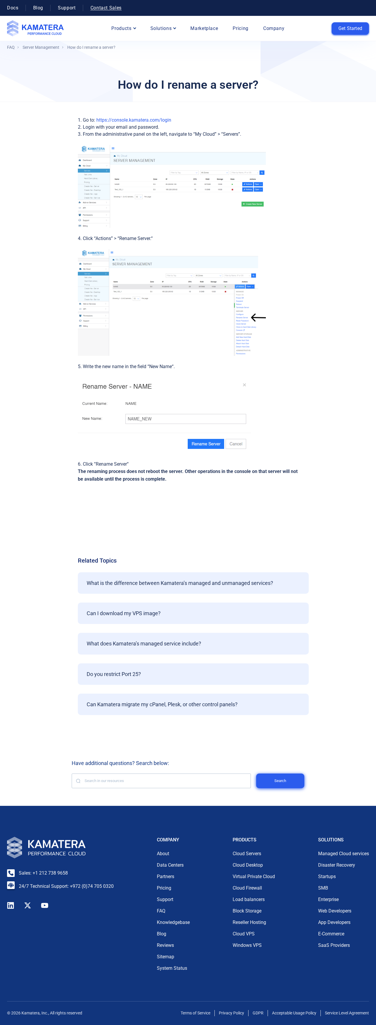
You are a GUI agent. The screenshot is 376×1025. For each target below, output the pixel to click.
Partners (165, 876)
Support (66, 8)
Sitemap (165, 956)
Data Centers (170, 865)
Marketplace (204, 28)
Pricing (240, 28)
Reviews (165, 945)
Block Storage (247, 911)
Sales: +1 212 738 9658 (43, 873)
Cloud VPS (244, 934)
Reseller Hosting (249, 922)
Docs (13, 8)
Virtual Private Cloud (254, 876)
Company (273, 28)
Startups (327, 876)
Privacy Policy (231, 1013)
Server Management (41, 47)
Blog (38, 8)
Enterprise (328, 899)
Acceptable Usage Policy (294, 1013)
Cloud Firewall (247, 888)
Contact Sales (106, 8)
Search (280, 781)
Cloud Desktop (248, 865)
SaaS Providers (334, 945)
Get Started (350, 28)
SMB (323, 888)
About (163, 853)
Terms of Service (195, 1013)
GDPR (258, 1013)
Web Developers (334, 911)
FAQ (11, 47)
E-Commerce (331, 934)
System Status (172, 968)
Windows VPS (247, 945)
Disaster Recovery (336, 865)
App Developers (334, 922)
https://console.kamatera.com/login (133, 120)
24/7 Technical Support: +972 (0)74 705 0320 (66, 886)
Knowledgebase (173, 922)
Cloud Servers (247, 853)
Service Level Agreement (347, 1013)
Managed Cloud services (343, 853)
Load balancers (249, 899)
